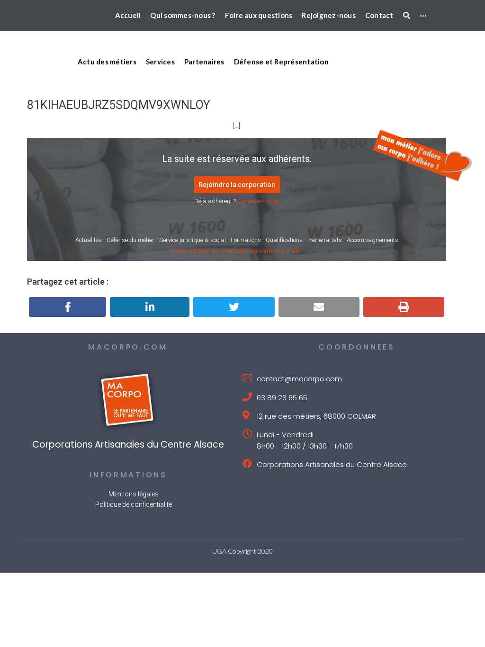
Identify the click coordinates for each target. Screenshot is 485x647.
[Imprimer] (403, 307)
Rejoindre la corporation (236, 185)
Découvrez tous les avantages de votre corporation (237, 250)
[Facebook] (67, 307)
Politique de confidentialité (133, 504)
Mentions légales (133, 494)
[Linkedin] (149, 307)
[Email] (318, 307)
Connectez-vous (258, 201)
